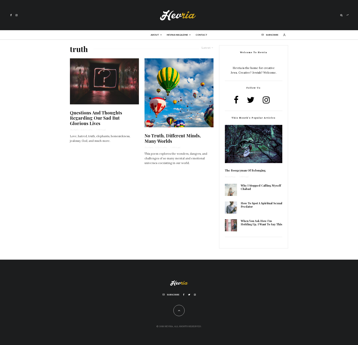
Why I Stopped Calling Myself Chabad (261, 187)
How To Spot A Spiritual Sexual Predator (261, 204)
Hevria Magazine (177, 34)
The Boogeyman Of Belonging (245, 170)
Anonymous (230, 176)
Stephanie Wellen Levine (81, 129)
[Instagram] (16, 15)
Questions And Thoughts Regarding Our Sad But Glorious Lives (96, 118)
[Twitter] (189, 295)
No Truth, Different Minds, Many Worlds (173, 138)
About (155, 34)
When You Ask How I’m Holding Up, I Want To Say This (261, 222)
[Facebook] (11, 15)
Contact (201, 34)
